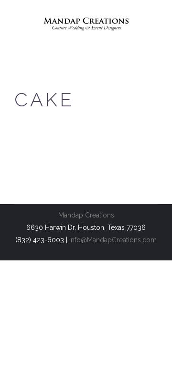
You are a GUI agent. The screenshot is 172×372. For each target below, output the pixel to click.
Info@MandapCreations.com (113, 240)
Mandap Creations (86, 215)
